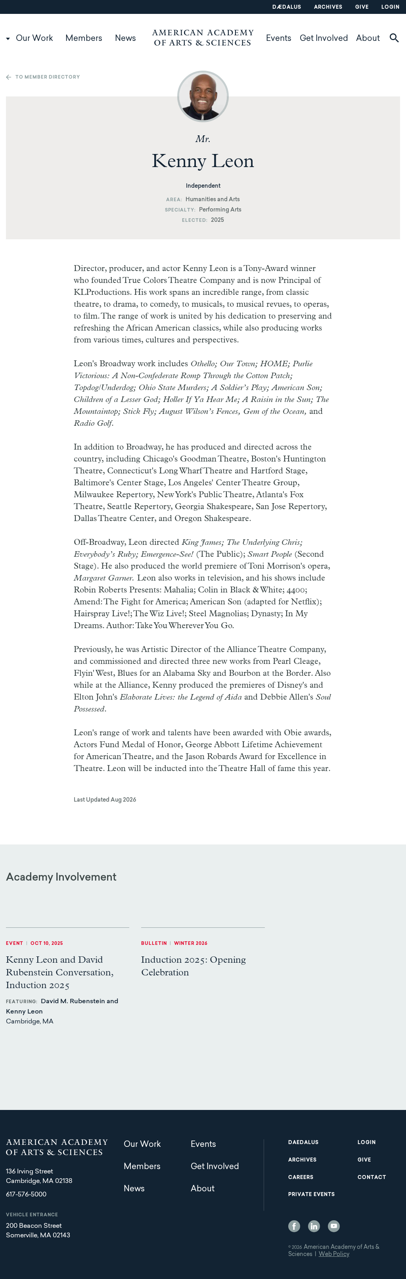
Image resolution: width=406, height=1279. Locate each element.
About (368, 39)
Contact (372, 1177)
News (125, 39)
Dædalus (286, 7)
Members (83, 39)
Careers (301, 1177)
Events (278, 39)
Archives (328, 7)
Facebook (294, 1226)
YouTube (334, 1226)
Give (362, 7)
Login (390, 7)
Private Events (311, 1194)
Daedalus (303, 1143)
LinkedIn (314, 1226)
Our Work (34, 39)
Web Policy (334, 1255)
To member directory (47, 77)
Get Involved (324, 39)
